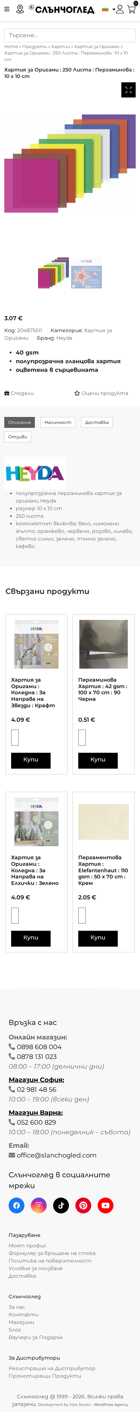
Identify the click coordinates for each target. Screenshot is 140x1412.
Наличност (58, 422)
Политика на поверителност (50, 1260)
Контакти (23, 1314)
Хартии (60, 46)
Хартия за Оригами (97, 46)
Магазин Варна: (36, 1113)
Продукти (34, 46)
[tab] (19, 422)
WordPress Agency (111, 1404)
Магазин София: (36, 1080)
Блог (15, 1329)
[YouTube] (105, 1205)
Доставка (97, 422)
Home (11, 46)
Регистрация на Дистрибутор (52, 1368)
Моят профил (27, 1245)
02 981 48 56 (36, 1090)
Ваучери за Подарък (36, 1337)
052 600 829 (36, 1122)
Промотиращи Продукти (45, 1376)
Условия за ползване (36, 1268)
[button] (107, 8)
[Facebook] (16, 1205)
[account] (120, 8)
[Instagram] (39, 1205)
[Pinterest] (83, 1205)
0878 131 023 (37, 1057)
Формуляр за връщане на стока (52, 1253)
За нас (17, 1307)
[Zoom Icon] (128, 89)
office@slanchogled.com (57, 1155)
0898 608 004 (39, 1047)
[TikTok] (61, 1205)
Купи (30, 759)
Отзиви (17, 436)
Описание (19, 422)
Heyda (64, 338)
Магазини (21, 1322)
